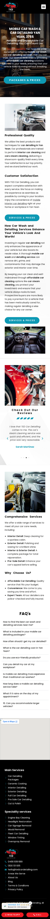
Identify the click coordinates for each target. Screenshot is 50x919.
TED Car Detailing (16, 49)
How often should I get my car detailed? (24, 641)
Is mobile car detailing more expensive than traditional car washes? (24, 676)
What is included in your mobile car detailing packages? (22, 633)
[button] (43, 6)
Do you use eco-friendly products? (21, 657)
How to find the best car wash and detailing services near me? (21, 623)
